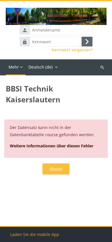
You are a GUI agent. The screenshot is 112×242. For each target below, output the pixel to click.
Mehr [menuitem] (14, 67)
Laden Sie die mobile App (34, 234)
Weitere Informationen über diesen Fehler (51, 146)
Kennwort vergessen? (72, 49)
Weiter (56, 169)
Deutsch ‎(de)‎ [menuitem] (40, 67)
